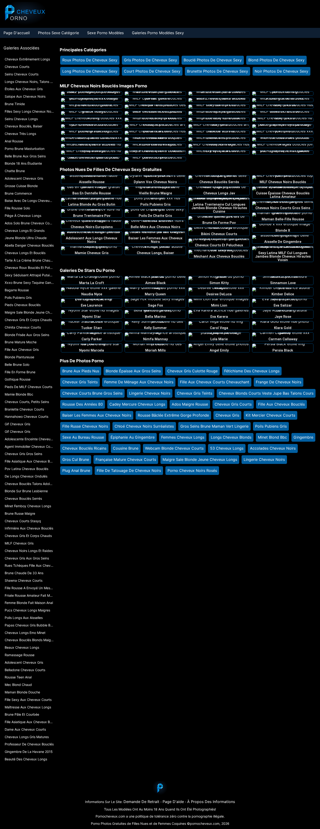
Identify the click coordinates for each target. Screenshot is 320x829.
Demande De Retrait (141, 801)
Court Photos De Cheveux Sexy (152, 71)
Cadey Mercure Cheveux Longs (137, 404)
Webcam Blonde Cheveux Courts (174, 448)
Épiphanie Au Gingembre (133, 437)
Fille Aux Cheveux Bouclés (281, 404)
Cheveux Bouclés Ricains (84, 448)
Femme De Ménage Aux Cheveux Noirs (138, 382)
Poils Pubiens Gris (271, 426)
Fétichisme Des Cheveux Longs (251, 371)
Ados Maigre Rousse (190, 404)
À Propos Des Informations (211, 801)
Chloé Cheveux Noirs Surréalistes (144, 426)
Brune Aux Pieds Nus (80, 371)
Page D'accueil (17, 32)
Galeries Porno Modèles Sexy (158, 32)
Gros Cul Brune (75, 459)
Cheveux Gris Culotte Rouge (192, 371)
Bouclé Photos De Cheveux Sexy (213, 60)
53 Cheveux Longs (226, 448)
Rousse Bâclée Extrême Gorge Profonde (173, 415)
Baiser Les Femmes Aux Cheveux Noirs (96, 415)
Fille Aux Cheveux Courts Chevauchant (214, 382)
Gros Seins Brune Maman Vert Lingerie (214, 426)
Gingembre (303, 437)
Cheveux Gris (227, 415)
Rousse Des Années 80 (82, 404)
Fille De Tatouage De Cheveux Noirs (129, 470)
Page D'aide (173, 801)
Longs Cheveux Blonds (231, 437)
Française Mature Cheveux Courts (126, 459)
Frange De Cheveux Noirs (278, 382)
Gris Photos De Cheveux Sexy (150, 60)
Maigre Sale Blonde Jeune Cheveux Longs (200, 459)
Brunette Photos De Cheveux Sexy (217, 71)
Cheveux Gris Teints (80, 382)
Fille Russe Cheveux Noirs (85, 426)
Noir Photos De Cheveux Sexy (281, 71)
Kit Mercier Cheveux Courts (270, 415)
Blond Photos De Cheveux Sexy (276, 60)
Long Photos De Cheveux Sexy (89, 71)
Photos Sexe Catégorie (58, 32)
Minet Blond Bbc (272, 437)
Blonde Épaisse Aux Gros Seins (133, 371)
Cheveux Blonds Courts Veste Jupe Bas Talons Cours (266, 393)
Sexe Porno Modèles (105, 32)
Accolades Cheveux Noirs (273, 448)
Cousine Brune (125, 448)
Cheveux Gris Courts (233, 404)
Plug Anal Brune (76, 470)
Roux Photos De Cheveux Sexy (89, 60)
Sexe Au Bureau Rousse (83, 437)
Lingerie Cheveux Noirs (149, 393)
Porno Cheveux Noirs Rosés (192, 470)
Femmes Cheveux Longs (182, 437)
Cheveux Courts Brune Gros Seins (92, 393)
